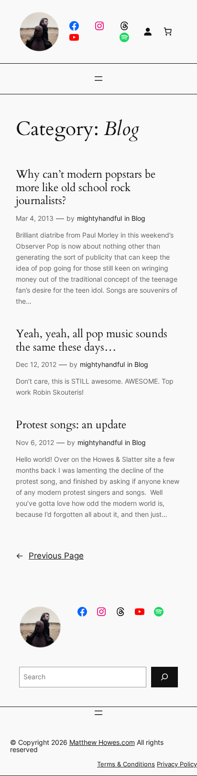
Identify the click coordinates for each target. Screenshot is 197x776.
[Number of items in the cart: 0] (168, 32)
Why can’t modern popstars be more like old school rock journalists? (85, 187)
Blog (138, 218)
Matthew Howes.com (102, 742)
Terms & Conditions (126, 764)
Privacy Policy (177, 764)
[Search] (164, 677)
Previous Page (50, 555)
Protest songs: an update (71, 425)
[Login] (148, 32)
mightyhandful (99, 218)
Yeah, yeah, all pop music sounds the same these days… (91, 340)
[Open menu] (98, 78)
